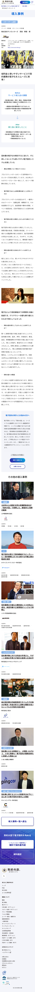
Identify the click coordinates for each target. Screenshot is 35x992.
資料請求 (17, 854)
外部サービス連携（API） (9, 938)
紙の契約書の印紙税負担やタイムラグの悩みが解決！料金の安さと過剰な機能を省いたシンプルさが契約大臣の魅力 (17, 704)
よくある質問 (6, 892)
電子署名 (4, 902)
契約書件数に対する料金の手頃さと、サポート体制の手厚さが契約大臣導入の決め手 (17, 656)
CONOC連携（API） (7, 940)
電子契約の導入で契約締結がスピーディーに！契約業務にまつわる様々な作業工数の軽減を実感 (17, 556)
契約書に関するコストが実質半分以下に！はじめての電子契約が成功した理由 (17, 795)
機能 (3, 900)
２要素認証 (5, 921)
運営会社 (4, 965)
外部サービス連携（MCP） (9, 942)
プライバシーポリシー (7, 963)
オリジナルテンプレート (9, 923)
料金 (3, 888)
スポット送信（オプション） (10, 909)
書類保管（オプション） (9, 935)
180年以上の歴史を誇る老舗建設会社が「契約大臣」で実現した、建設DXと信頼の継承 (16, 507)
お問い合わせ (17, 466)
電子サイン (5, 905)
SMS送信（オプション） (9, 907)
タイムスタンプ (6, 928)
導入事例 (4, 890)
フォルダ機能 (6, 914)
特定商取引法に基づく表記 (8, 961)
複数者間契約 (6, 919)
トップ (4, 885)
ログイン (4, 967)
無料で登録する (17, 460)
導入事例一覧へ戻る (17, 821)
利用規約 (4, 959)
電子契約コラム (6, 950)
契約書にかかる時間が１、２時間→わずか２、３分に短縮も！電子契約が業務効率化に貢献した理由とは (17, 753)
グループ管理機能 (7, 912)
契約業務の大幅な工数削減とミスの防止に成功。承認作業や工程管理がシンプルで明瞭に (17, 607)
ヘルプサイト (6, 952)
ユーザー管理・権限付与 (9, 916)
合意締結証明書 (6, 931)
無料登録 (25, 2)
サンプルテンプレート (8, 926)
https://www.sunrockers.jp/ (14, 47)
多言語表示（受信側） (8, 933)
